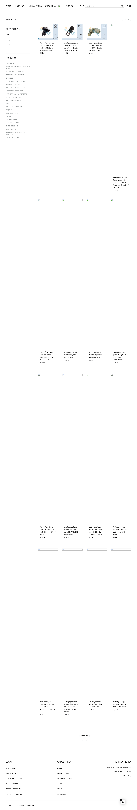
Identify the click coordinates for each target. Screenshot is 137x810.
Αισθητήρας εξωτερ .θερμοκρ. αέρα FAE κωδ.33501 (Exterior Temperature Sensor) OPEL (47, 48)
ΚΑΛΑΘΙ (59, 784)
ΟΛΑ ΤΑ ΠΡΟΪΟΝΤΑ (63, 773)
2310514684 (127, 771)
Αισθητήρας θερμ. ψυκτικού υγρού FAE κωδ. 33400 (71, 354)
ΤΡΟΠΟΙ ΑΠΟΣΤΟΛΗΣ (13, 789)
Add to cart (93, 59)
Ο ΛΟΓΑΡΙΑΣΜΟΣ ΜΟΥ (64, 778)
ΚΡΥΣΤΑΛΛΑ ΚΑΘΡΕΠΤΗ (14, 100)
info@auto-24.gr (126, 776)
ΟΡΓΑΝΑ (9, 116)
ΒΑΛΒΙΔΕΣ (9, 78)
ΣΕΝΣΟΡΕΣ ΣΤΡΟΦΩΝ (13, 123)
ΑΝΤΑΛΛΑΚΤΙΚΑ (35, 6)
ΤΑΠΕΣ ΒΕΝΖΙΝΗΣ (12, 126)
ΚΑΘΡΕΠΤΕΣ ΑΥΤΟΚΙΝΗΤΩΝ (15, 88)
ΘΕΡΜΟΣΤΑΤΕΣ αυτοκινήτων (15, 81)
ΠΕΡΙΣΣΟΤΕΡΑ (84, 736)
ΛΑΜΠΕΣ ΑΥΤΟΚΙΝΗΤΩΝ (14, 107)
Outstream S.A (30, 805)
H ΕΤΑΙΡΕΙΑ (19, 6)
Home (114, 20)
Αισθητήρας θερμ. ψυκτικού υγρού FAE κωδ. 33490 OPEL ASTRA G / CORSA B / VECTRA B (47, 707)
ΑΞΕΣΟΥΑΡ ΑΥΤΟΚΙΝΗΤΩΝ (15, 75)
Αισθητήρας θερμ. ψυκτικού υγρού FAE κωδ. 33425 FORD (96, 354)
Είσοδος (82, 6)
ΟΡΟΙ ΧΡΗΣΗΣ (11, 768)
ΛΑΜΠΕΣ (9, 104)
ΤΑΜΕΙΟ (59, 789)
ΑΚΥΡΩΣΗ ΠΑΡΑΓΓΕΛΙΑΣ (14, 794)
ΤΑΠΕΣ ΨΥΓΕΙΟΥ (11, 129)
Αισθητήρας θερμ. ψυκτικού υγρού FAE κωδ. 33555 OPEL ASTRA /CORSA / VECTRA (71, 707)
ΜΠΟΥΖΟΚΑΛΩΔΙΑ (12, 113)
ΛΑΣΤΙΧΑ (9, 110)
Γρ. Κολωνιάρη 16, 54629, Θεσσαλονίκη (118, 767)
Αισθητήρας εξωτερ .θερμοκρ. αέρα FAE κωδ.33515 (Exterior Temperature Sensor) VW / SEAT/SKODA (121, 182)
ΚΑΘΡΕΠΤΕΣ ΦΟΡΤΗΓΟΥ (14, 91)
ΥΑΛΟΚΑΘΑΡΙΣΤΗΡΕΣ (13, 138)
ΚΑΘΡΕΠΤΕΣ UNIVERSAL (13, 84)
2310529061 (118, 771)
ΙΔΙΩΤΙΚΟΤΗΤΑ (11, 773)
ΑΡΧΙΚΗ (9, 6)
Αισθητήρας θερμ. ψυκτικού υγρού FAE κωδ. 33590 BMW (96, 704)
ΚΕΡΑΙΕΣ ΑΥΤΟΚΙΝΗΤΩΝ (14, 97)
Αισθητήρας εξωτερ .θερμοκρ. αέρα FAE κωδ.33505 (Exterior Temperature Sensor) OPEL (71, 48)
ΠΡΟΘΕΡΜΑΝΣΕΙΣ (12, 119)
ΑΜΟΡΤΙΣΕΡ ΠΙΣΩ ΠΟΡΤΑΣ (15, 72)
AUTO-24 (15, 805)
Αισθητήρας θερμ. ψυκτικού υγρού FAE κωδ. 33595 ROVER (120, 704)
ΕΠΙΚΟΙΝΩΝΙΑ (50, 6)
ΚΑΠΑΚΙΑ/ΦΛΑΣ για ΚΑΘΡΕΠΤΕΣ (16, 94)
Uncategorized (10, 63)
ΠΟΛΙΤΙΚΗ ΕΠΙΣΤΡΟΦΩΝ (14, 778)
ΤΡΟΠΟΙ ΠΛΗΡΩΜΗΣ (13, 784)
